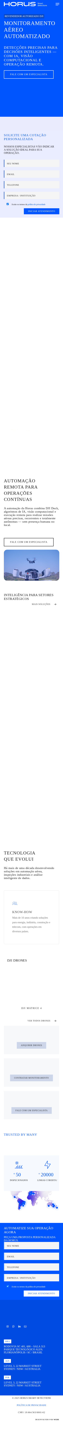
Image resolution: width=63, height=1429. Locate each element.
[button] (57, 4)
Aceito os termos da (28, 204)
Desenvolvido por (47, 1419)
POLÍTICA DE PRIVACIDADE (31, 1405)
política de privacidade (36, 204)
